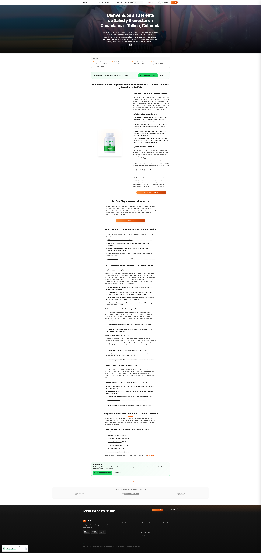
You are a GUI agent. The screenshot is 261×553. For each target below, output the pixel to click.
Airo (123, 532)
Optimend (124, 529)
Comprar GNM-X (158, 509)
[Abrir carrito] (158, 2)
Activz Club (128, 240)
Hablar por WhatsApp (171, 510)
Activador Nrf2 (144, 526)
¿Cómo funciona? (145, 522)
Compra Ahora (130, 220)
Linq (123, 526)
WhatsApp (163, 526)
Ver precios (163, 75)
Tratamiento (119, 2)
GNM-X (124, 522)
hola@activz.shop (165, 522)
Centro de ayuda (128, 2)
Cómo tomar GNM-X (146, 529)
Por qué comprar (109, 2)
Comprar (101, 2)
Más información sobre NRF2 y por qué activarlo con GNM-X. (130, 481)
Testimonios (144, 535)
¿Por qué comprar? (146, 532)
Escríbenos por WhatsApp (149, 75)
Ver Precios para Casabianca (151, 192)
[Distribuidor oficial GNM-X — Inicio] (90, 2)
